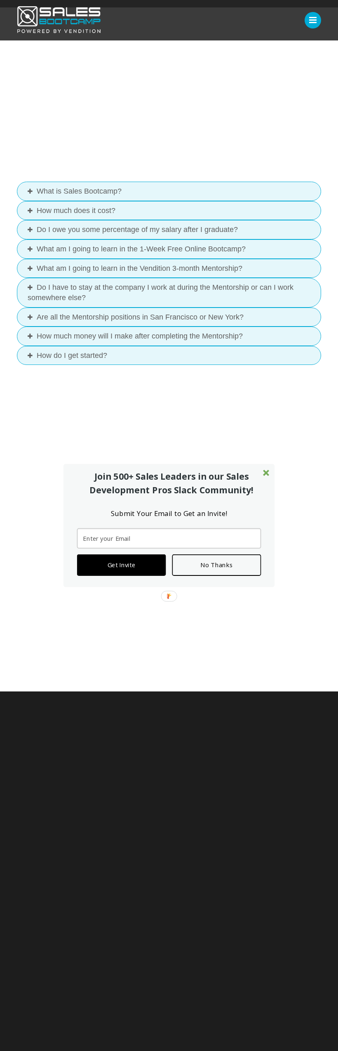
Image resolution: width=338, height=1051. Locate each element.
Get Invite (121, 565)
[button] (171, 483)
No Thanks (216, 565)
